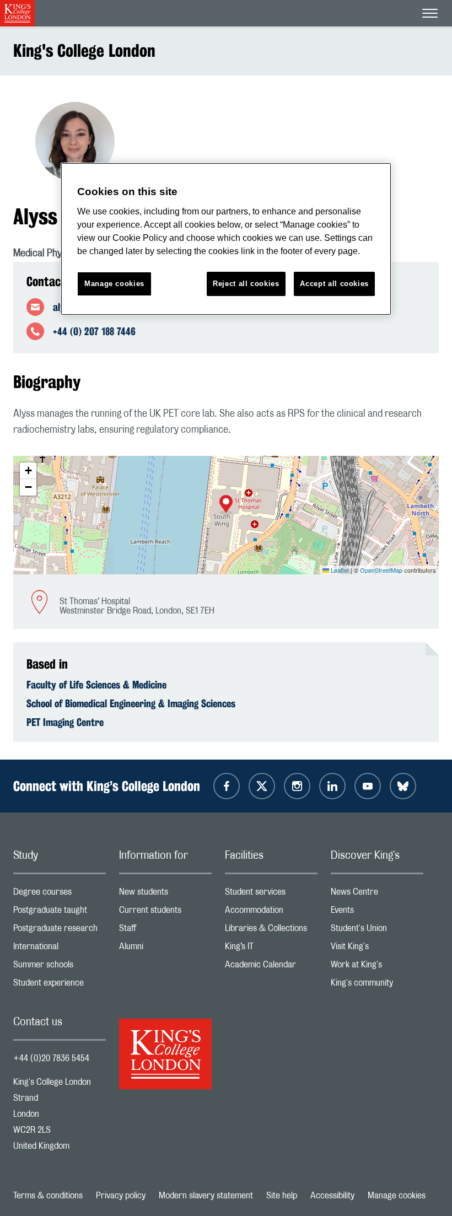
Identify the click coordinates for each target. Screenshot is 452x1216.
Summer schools (59, 967)
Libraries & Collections (271, 931)
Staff (165, 931)
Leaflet (339, 570)
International (59, 949)
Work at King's (377, 967)
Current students (165, 912)
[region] (226, 239)
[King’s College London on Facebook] (226, 786)
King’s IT (271, 949)
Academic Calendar (271, 967)
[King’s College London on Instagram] (297, 786)
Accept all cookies (334, 283)
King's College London (84, 50)
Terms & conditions (48, 1195)
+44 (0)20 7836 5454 (51, 1058)
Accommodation (271, 912)
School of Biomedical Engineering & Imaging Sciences (130, 703)
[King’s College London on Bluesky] (403, 786)
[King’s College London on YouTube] (367, 786)
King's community (377, 985)
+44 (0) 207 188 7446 (94, 331)
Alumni (165, 949)
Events (377, 912)
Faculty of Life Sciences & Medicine (96, 684)
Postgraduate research (59, 931)
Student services (271, 894)
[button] (226, 505)
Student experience (59, 985)
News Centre (377, 894)
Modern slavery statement (206, 1195)
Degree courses (59, 894)
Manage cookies (397, 1195)
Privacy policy (121, 1195)
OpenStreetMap (381, 570)
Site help (281, 1195)
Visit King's (377, 949)
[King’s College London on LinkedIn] (332, 786)
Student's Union (377, 931)
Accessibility (332, 1195)
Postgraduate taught (59, 912)
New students (165, 894)
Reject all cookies (246, 283)
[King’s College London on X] (262, 786)
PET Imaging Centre (65, 722)
